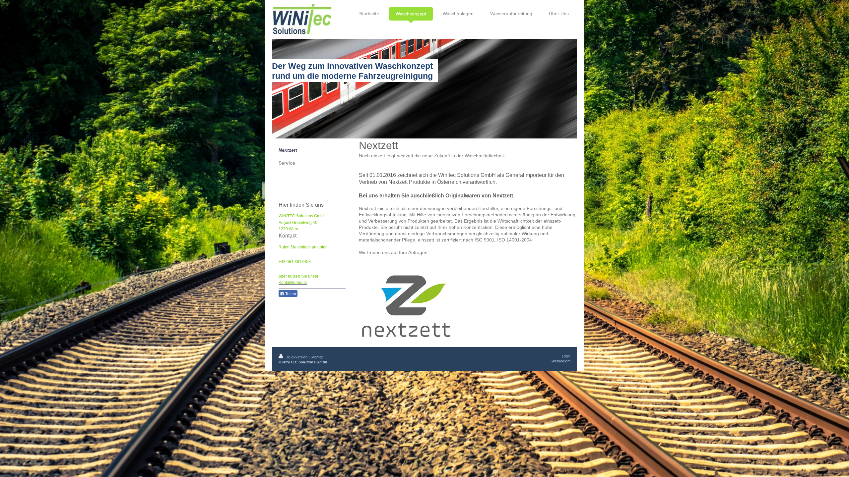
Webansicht (561, 361)
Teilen (290, 294)
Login (566, 356)
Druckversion (296, 357)
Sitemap (316, 357)
